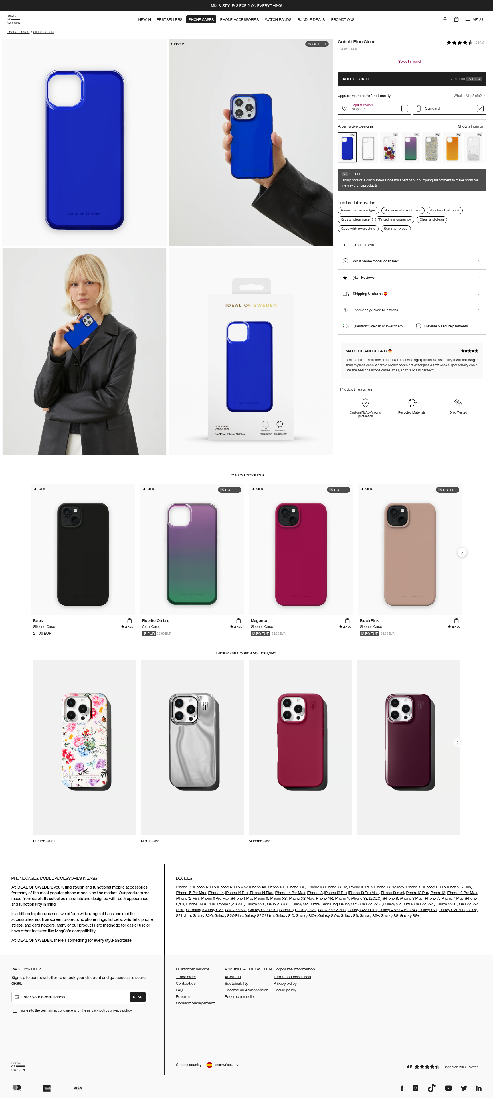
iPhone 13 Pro (335, 893)
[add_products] (129, 621)
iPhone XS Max (301, 899)
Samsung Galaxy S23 (204, 910)
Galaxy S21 (427, 910)
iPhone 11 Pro (241, 899)
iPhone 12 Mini (187, 899)
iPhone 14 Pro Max (290, 893)
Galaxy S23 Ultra (263, 910)
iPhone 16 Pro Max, (389, 887)
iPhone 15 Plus (459, 887)
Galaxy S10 (284, 916)
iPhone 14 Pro (236, 893)
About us (233, 977)
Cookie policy (285, 990)
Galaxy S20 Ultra (259, 916)
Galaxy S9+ (369, 916)
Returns (183, 997)
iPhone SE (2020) (366, 899)
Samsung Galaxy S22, (298, 910)
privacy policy (121, 1010)
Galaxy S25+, (371, 904)
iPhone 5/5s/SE (230, 904)
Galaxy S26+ (278, 904)
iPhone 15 (414, 887)
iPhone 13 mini (392, 893)
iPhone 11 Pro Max (215, 899)
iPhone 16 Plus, (361, 887)
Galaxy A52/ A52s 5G (397, 910)
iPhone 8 (390, 899)
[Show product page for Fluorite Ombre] (410, 147)
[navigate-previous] (462, 552)
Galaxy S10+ (306, 916)
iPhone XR (324, 899)
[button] (444, 1066)
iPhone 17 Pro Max (232, 887)
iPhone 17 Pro (204, 887)
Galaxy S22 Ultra (362, 910)
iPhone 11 (261, 899)
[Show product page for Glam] (431, 147)
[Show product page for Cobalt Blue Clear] (347, 147)
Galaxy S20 (203, 916)
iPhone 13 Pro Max (363, 893)
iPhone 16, (316, 887)
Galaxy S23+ (236, 910)
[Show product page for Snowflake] (473, 147)
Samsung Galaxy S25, (340, 904)
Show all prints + (472, 126)
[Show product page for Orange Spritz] (452, 147)
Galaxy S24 (424, 904)
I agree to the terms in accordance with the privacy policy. (76, 1010)
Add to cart (411, 79)
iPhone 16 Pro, (336, 887)
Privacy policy (285, 984)
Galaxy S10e (328, 916)
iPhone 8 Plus (411, 899)
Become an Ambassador (246, 990)
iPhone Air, (257, 887)
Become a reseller (240, 997)
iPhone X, (342, 899)
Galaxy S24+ (446, 904)
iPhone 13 (315, 893)
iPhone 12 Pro (417, 893)
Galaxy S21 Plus (452, 910)
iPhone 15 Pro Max (191, 893)
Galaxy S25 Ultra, (398, 904)
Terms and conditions (292, 977)
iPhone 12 (437, 893)
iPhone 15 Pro (434, 887)
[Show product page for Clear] (368, 147)
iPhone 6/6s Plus (200, 904)
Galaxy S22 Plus (332, 910)
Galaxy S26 (255, 904)
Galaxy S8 (389, 916)
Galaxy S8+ (409, 916)
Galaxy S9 (349, 916)
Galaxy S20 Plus (229, 916)
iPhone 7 (432, 899)
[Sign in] (445, 19)
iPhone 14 (216, 893)
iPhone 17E (277, 887)
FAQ (179, 990)
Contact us (186, 984)
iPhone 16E (296, 887)
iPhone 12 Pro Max (462, 893)
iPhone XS (278, 899)
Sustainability (236, 984)
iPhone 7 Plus (452, 899)
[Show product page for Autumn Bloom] (389, 147)
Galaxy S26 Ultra (305, 904)
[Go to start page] (13, 19)
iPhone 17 (184, 887)
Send (138, 997)
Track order (186, 977)
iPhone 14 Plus (260, 893)
